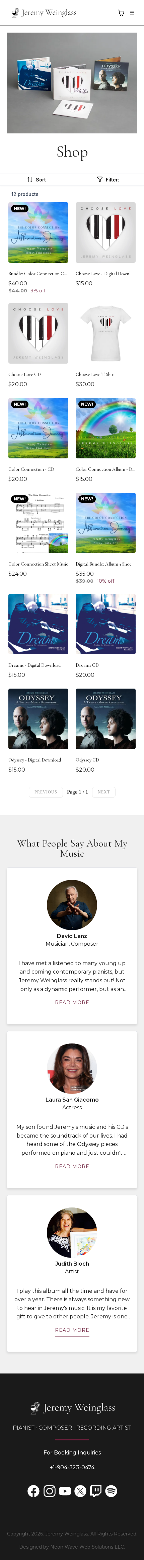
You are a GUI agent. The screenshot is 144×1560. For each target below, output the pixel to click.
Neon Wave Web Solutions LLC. (87, 1547)
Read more (72, 1002)
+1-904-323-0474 (72, 1467)
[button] (131, 12)
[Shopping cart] (121, 12)
